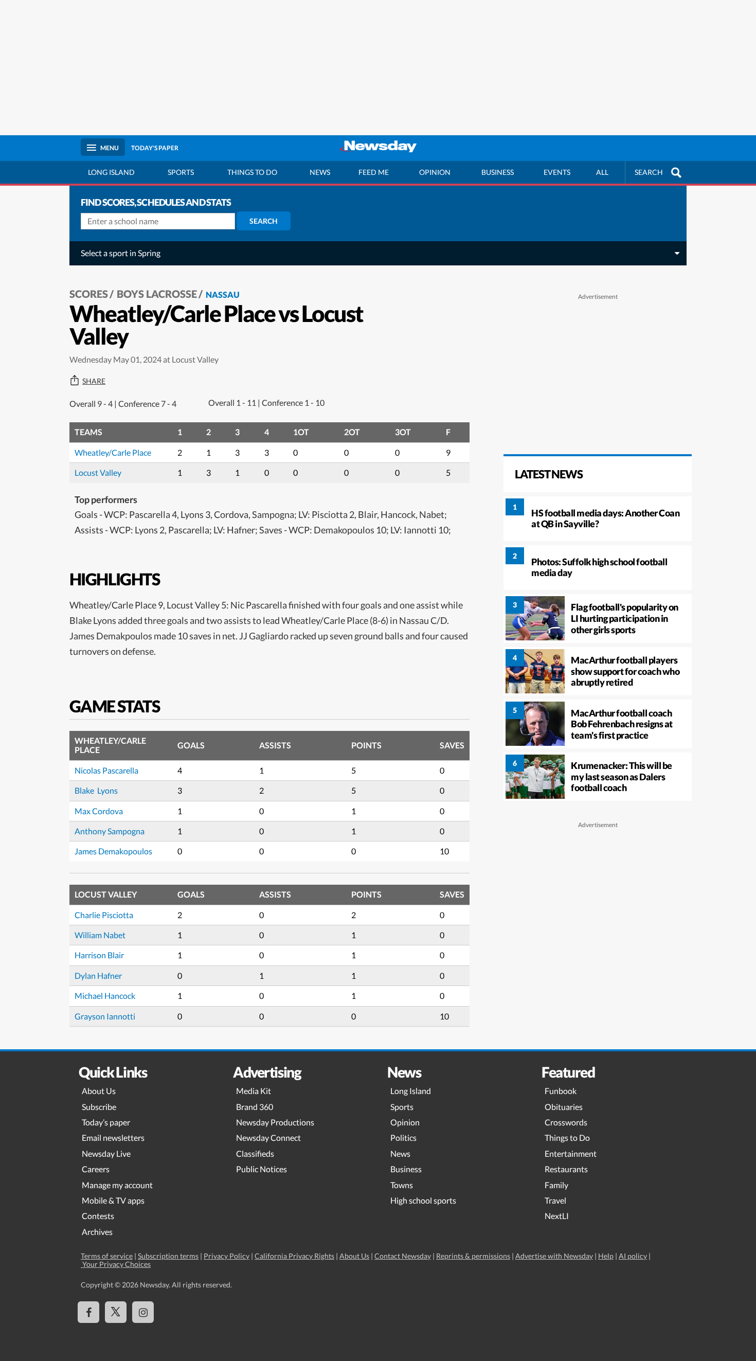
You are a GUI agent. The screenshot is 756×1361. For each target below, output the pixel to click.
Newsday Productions (275, 1122)
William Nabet (100, 935)
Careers (96, 1169)
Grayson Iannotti (105, 1016)
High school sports (423, 1200)
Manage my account (117, 1185)
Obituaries (564, 1107)
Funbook (561, 1091)
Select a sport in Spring (120, 253)
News (320, 172)
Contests (98, 1216)
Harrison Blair (99, 955)
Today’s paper (106, 1122)
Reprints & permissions (473, 1255)
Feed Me (373, 172)
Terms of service (107, 1255)
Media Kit (253, 1091)
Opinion (435, 172)
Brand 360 (254, 1107)
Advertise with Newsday (554, 1255)
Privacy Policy (226, 1255)
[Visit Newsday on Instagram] (143, 1312)
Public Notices (261, 1169)
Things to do (252, 172)
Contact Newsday (402, 1255)
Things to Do (567, 1137)
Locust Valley (98, 472)
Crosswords (566, 1122)
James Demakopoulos (113, 851)
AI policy (633, 1255)
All (602, 172)
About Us (99, 1091)
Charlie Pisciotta (104, 915)
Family (556, 1185)
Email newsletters (113, 1137)
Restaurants (566, 1169)
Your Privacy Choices (116, 1264)
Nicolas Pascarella (106, 770)
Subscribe (99, 1107)
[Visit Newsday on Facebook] (88, 1312)
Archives (97, 1232)
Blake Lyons (96, 790)
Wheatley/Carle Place (113, 452)
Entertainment (571, 1153)
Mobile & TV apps (113, 1200)
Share (93, 381)
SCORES (88, 294)
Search (263, 221)
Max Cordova (99, 811)
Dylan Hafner (98, 975)
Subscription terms (168, 1255)
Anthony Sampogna (110, 831)
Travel (555, 1200)
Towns (401, 1185)
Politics (403, 1137)
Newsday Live (106, 1153)
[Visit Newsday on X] (116, 1312)
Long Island (111, 172)
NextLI (557, 1216)
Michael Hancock (105, 995)
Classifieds (255, 1153)
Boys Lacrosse (157, 294)
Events (557, 172)
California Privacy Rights (294, 1255)
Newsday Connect (268, 1137)
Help (606, 1255)
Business (497, 172)
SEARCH (649, 172)
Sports (181, 172)
